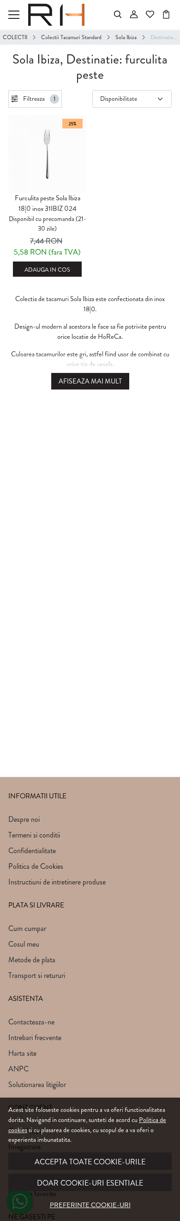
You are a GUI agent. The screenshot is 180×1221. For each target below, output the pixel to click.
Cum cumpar (27, 928)
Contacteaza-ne (31, 1022)
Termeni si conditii (34, 835)
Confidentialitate (32, 850)
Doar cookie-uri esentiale (90, 1183)
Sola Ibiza (126, 37)
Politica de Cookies (35, 866)
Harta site (22, 1053)
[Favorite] (150, 14)
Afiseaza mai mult (90, 381)
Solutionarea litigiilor (37, 1084)
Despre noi (24, 819)
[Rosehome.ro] (59, 15)
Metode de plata (31, 959)
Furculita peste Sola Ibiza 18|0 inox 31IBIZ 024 (47, 203)
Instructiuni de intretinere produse (57, 882)
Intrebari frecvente (34, 1037)
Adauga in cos (47, 270)
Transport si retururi (36, 975)
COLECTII (15, 37)
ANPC (18, 1069)
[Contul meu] (133, 14)
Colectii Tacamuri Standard (71, 37)
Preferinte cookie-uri (90, 1204)
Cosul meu (23, 944)
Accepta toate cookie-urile (90, 1162)
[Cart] (166, 14)
